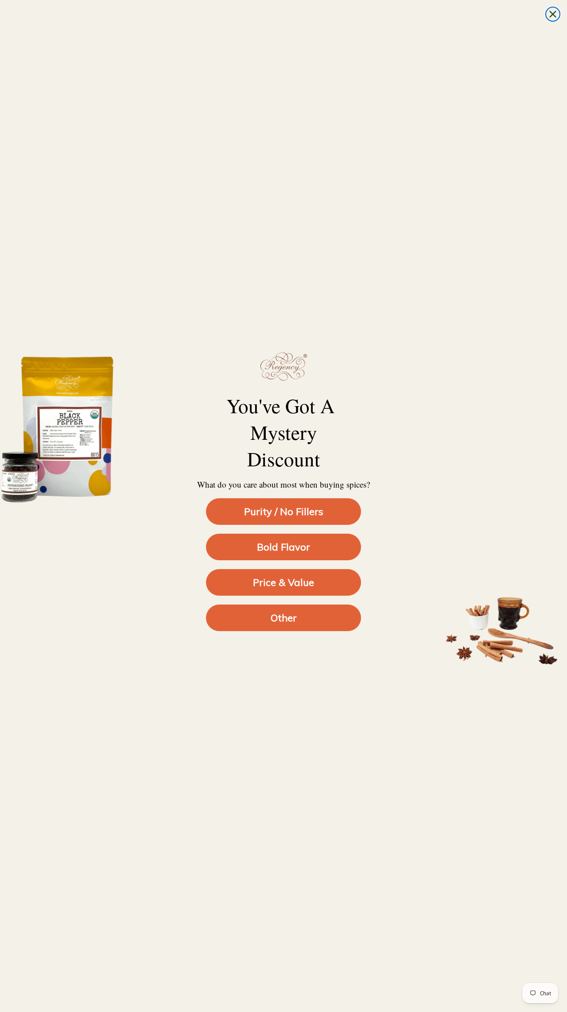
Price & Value (283, 582)
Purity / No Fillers (283, 511)
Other (284, 618)
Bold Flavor (283, 547)
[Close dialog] (553, 14)
